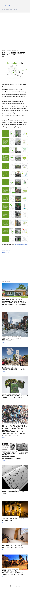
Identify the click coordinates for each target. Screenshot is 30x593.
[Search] (27, 2)
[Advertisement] (15, 31)
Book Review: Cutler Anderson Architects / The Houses (15, 396)
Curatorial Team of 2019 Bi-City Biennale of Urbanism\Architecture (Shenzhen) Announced (15, 455)
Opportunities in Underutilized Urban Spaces (13, 368)
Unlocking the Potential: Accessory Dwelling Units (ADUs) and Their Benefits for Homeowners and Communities (14, 302)
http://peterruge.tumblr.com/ (21, 244)
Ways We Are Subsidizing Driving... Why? (12, 339)
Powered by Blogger (16, 586)
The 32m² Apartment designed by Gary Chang (14, 519)
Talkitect (6, 5)
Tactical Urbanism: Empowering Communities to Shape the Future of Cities (14, 572)
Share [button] (3, 250)
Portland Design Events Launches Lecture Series (12, 546)
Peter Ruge (7, 252)
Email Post (8, 250)
